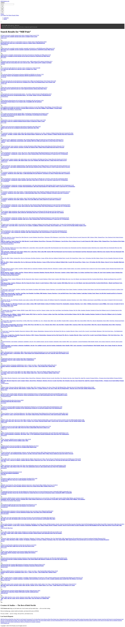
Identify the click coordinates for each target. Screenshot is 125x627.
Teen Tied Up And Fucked (20, 619)
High (22, 621)
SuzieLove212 (4, 161)
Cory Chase (3, 586)
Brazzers (3, 541)
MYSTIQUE (4, 554)
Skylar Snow (4, 337)
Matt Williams (4, 500)
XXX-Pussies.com (5, 1)
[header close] (2, 12)
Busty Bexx (3, 90)
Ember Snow (56, 619)
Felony (2, 573)
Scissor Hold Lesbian (78, 619)
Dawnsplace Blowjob (88, 619)
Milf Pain (3, 619)
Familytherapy (17, 621)
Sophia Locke (4, 227)
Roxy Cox (63, 620)
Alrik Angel (10, 296)
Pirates (25, 620)
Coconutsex (3, 174)
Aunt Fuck (104, 619)
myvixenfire (3, 534)
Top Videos (9, 15)
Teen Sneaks (21, 620)
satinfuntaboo (4, 361)
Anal (115, 619)
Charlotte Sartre (10, 316)
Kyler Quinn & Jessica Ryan (7, 243)
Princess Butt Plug (9, 619)
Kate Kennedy (15, 275)
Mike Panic (10, 528)
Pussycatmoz (89, 620)
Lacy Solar (3, 70)
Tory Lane (68, 620)
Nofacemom (58, 620)
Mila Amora (3, 51)
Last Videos (3, 15)
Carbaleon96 (3, 494)
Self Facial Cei (110, 619)
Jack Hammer (10, 500)
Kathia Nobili (4, 422)
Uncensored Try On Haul (32, 619)
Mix (1, 129)
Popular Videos (15, 15)
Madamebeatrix (63, 619)
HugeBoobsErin (4, 44)
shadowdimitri (4, 560)
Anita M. (3, 264)
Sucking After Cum (75, 620)
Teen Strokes (44, 620)
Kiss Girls (97, 620)
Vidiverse (3, 142)
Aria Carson (10, 306)
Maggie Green (4, 354)
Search (2, 2)
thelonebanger (4, 409)
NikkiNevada (4, 448)
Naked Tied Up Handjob (112, 620)
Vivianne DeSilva (5, 383)
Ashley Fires (3, 374)
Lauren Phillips (4, 306)
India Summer (17, 500)
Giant (94, 620)
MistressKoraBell (5, 513)
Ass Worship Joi (27, 621)
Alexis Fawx (3, 487)
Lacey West (3, 461)
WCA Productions (5, 155)
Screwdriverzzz (4, 507)
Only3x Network (4, 148)
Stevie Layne (4, 547)
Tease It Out (103, 620)
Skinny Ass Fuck (51, 620)
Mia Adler (3, 520)
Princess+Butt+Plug (48, 619)
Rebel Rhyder (4, 285)
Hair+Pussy (36, 620)
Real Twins (41, 619)
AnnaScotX (3, 135)
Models (5, 19)
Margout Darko (4, 567)
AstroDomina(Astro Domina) (7, 116)
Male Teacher (70, 619)
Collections (6, 17)
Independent (30, 620)
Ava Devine (3, 77)
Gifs (40, 620)
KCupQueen (3, 103)
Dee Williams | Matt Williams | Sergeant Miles (11, 109)
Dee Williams (4, 275)
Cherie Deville (4, 296)
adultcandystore (4, 593)
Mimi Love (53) (4, 327)
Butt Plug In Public (13, 620)
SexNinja (3, 64)
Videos (2, 14)
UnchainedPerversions (6, 396)
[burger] (2, 9)
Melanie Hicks (4, 389)
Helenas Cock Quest (5, 580)
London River (4, 348)
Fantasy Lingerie (97, 619)
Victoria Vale (4, 83)
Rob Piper (9, 275)
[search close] (2, 6)
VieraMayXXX (4, 481)
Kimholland (3, 474)
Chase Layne (4, 38)
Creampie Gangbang (35, 621)
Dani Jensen (3, 402)
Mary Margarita (4, 254)
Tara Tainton (3, 213)
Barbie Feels (83, 620)
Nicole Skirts (10, 621)
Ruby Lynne (3, 122)
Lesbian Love (4, 429)
